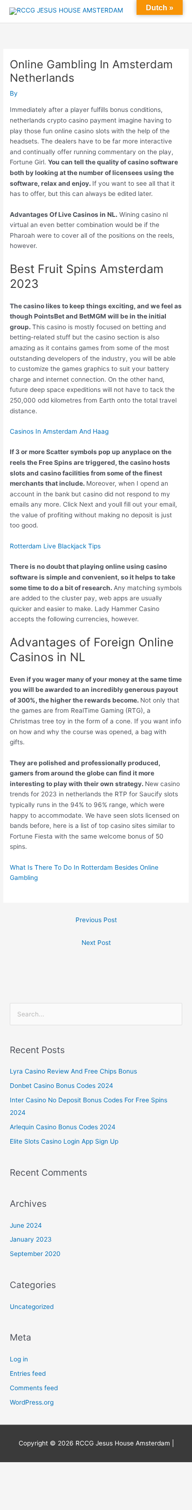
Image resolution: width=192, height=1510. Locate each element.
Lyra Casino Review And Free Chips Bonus (73, 1071)
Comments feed (34, 1388)
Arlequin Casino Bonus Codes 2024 (63, 1127)
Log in (19, 1359)
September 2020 (35, 1253)
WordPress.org (32, 1402)
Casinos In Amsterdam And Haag (59, 431)
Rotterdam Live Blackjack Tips (55, 546)
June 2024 (26, 1225)
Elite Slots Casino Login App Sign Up (64, 1141)
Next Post (96, 942)
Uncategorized (32, 1306)
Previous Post (96, 920)
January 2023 (31, 1239)
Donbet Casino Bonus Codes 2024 (61, 1085)
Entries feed (28, 1373)
